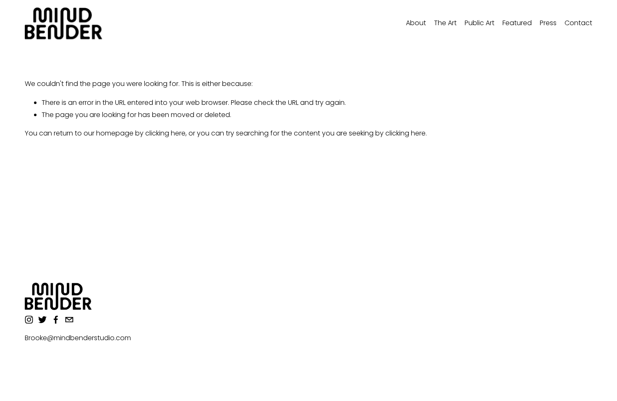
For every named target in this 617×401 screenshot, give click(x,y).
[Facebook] (56, 319)
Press (548, 23)
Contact (578, 23)
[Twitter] (42, 319)
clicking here (165, 133)
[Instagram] (29, 319)
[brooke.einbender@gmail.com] (69, 319)
